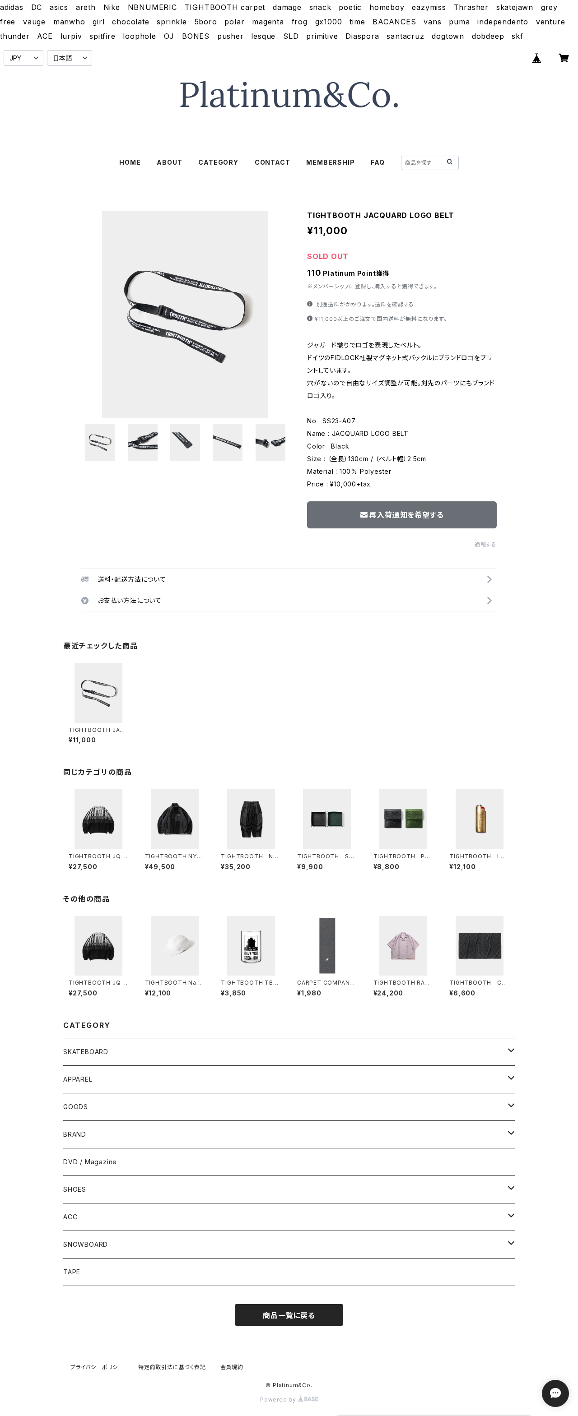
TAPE (71, 1272)
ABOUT (169, 162)
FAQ (377, 162)
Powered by (279, 1399)
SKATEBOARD (85, 1051)
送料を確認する (394, 304)
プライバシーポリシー (97, 1367)
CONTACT (272, 162)
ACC (70, 1217)
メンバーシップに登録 (340, 286)
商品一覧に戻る (289, 1315)
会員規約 (231, 1367)
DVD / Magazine (90, 1162)
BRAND (74, 1134)
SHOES (74, 1189)
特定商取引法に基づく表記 (172, 1367)
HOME (129, 162)
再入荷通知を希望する (406, 514)
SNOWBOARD (85, 1244)
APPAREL (78, 1079)
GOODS (75, 1107)
